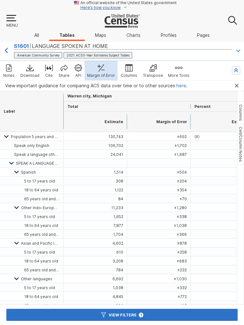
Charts (133, 35)
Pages (203, 35)
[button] (11, 21)
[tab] (240, 112)
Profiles (169, 35)
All (36, 35)
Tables (67, 35)
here (181, 85)
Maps (100, 35)
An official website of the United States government (128, 2)
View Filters (125, 315)
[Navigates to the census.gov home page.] (122, 25)
